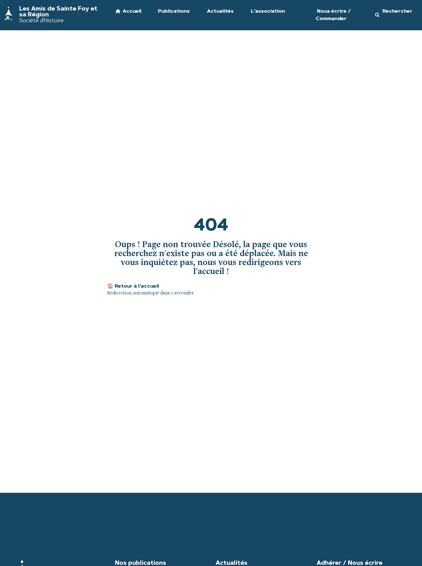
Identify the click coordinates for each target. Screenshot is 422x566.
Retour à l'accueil (133, 286)
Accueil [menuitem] (132, 11)
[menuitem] (170, 15)
